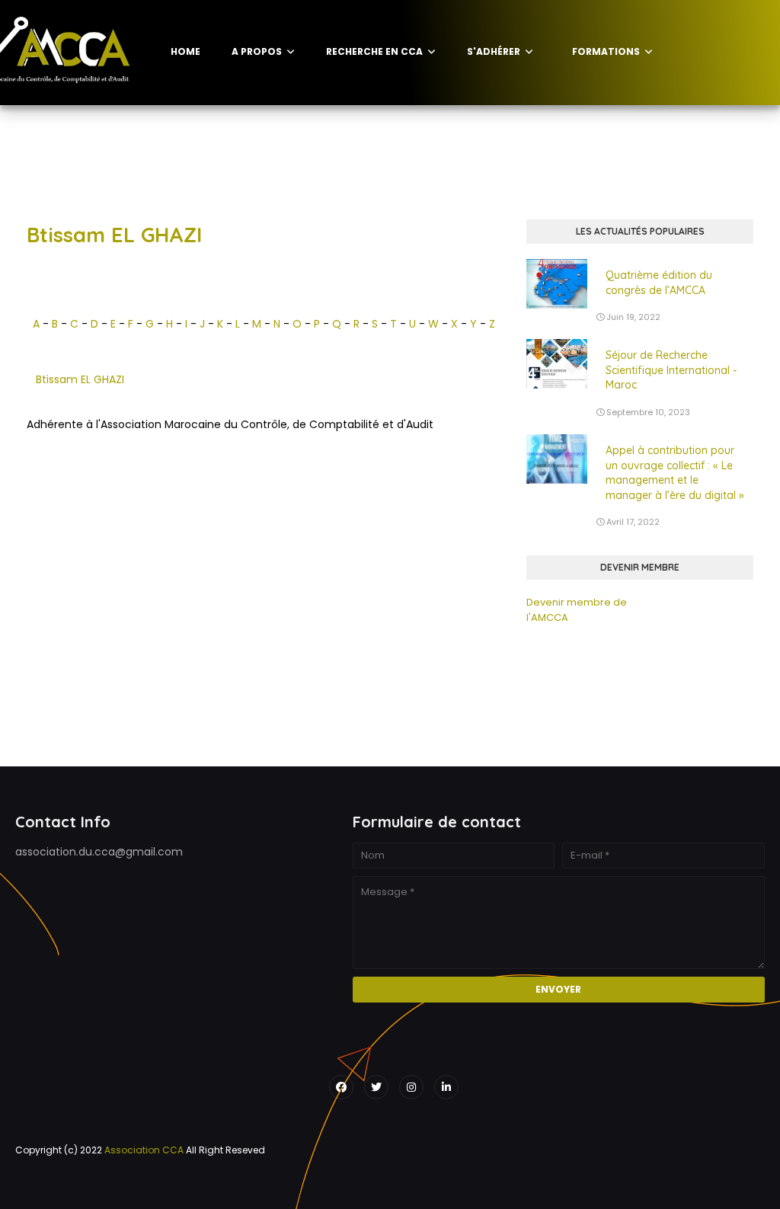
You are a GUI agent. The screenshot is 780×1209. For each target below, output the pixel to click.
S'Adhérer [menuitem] (493, 51)
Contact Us (235, 1181)
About (179, 1181)
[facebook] (341, 1087)
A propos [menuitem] (257, 51)
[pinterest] (446, 1087)
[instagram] (411, 1087)
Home (137, 1181)
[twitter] (376, 1087)
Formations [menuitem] (606, 51)
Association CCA (144, 1149)
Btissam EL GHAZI (80, 379)
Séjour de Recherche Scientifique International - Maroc (671, 370)
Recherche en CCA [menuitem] (374, 51)
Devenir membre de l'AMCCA (576, 610)
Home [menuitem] (185, 51)
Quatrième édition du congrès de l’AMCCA (659, 282)
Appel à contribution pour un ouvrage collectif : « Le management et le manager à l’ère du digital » (675, 472)
